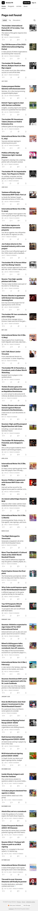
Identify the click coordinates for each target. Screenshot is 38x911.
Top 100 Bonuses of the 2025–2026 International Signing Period (14, 47)
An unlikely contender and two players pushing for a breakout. (12, 177)
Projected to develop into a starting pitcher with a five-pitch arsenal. (13, 161)
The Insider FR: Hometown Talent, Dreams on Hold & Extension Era (12, 121)
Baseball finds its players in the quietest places (12, 376)
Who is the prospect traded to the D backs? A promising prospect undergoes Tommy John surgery (13, 449)
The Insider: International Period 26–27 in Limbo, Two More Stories (13, 28)
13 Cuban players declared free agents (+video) (14, 792)
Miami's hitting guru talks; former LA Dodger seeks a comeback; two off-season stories (13, 645)
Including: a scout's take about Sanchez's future (12, 430)
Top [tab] (10, 20)
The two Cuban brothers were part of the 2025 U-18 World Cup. (14, 285)
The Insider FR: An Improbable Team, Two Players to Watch (14, 173)
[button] (3, 6)
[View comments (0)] (11, 40)
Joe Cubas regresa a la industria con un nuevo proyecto (11, 227)
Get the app (26, 905)
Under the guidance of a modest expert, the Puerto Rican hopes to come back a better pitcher (13, 815)
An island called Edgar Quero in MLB (14, 500)
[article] (19, 33)
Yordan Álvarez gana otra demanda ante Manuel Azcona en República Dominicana (14, 389)
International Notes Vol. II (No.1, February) (14, 663)
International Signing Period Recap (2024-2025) (13, 721)
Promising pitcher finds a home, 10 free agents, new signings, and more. (14, 521)
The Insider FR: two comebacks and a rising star (14, 315)
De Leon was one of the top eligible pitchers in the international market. (14, 687)
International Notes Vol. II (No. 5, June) (14, 210)
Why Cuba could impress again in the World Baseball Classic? (14, 588)
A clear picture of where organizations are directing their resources (14, 53)
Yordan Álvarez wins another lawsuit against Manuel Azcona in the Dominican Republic (13, 407)
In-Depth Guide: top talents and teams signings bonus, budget (12, 759)
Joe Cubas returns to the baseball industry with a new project (13, 246)
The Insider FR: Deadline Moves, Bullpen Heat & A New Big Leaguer (13, 65)
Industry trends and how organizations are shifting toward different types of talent (13, 726)
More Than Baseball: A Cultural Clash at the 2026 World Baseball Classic (14, 554)
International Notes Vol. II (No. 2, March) (14, 516)
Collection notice (30, 902)
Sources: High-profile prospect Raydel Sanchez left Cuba (14, 425)
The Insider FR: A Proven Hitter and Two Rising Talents (14, 264)
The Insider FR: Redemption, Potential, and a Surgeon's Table (13, 443)
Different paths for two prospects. (13, 126)
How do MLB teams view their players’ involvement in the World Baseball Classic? (14, 704)
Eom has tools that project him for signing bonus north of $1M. (13, 304)
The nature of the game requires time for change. (14, 34)
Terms (23, 902)
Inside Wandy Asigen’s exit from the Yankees (13, 775)
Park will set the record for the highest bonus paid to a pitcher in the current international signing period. (14, 488)
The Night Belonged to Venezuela (11, 537)
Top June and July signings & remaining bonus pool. (11, 142)
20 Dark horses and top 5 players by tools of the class (14, 743)
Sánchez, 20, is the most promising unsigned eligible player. (13, 92)
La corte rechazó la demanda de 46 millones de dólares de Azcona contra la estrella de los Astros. (14, 395)
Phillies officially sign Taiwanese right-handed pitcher (12, 155)
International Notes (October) (14, 865)
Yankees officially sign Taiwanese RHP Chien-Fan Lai (14, 193)
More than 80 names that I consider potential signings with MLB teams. (14, 831)
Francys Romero (14, 37)
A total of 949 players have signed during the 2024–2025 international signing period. (14, 869)
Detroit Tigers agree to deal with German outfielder (13, 104)
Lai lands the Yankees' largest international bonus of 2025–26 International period (12, 198)
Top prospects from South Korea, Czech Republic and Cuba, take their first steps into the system (13, 341)
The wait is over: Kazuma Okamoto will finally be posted (14, 880)
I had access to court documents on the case (13, 413)
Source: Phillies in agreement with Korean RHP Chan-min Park (13, 482)
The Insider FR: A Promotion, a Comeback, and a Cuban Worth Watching (14, 370)
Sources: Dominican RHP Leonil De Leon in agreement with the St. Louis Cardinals (14, 681)
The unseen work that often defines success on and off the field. (13, 71)
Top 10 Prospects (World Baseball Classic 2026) (12, 605)
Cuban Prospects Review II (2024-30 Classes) (12, 827)
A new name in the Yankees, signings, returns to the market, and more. (14, 668)
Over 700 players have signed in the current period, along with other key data (14, 215)
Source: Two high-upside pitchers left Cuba (12, 280)
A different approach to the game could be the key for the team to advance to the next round (13, 593)
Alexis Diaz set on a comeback (14, 811)
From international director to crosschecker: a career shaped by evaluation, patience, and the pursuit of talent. (14, 357)
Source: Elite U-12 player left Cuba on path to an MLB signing (13, 844)
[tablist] (11, 20)
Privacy (19, 902)
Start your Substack (15, 905)
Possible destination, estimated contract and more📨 (12, 885)
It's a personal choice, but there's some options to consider (12, 710)
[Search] (34, 20)
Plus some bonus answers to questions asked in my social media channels (13, 780)
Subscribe (27, 3)
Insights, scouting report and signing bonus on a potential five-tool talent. (14, 109)
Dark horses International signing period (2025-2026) (13, 738)
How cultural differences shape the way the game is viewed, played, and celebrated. (14, 560)
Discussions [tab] (16, 20)
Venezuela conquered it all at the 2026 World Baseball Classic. (12, 542)
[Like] (3, 183)
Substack (11, 909)
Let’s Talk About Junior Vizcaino (11, 353)
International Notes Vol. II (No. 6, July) (14, 137)
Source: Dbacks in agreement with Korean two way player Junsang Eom (13, 298)
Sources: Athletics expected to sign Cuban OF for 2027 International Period (14, 627)
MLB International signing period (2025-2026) (12, 754)
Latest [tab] (5, 20)
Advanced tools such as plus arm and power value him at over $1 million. (14, 633)
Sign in (34, 3)
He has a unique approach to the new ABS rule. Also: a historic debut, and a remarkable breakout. (14, 268)
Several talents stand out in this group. (12, 796)
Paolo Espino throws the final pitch (13, 572)
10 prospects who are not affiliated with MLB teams (13, 610)
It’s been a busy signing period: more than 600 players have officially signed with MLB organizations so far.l (14, 469)
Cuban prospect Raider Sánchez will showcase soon (13, 87)
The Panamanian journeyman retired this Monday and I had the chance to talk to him (14, 577)
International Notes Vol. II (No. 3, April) (14, 465)
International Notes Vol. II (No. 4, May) (14, 336)
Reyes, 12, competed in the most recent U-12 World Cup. (12, 850)
